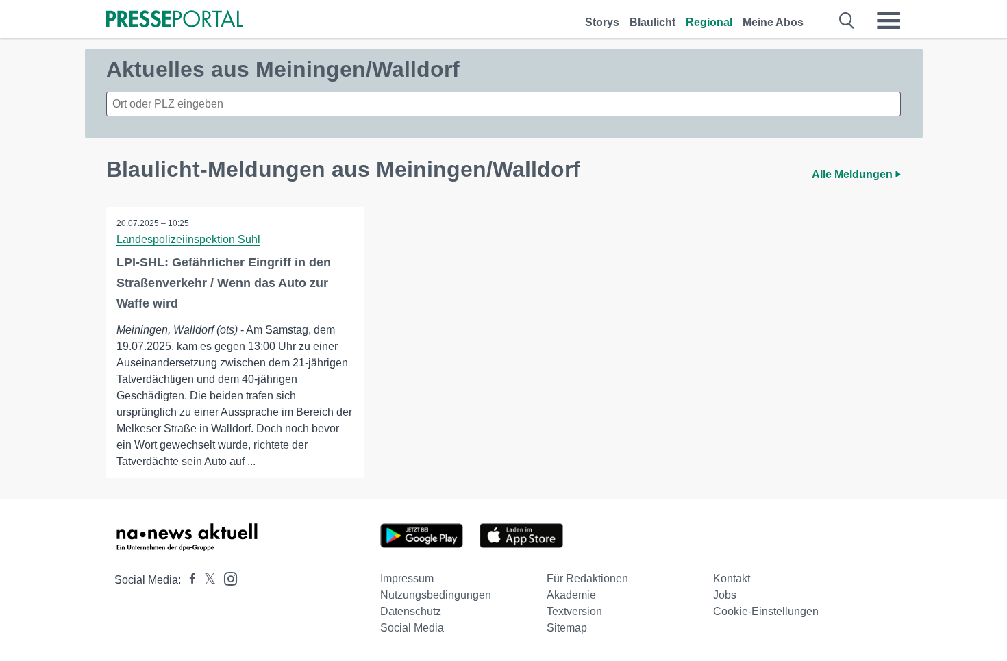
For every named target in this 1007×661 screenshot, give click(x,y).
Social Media (412, 628)
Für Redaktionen (587, 578)
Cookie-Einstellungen (766, 611)
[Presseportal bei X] (206, 580)
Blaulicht (652, 22)
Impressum (407, 578)
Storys (602, 22)
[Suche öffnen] (847, 20)
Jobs (724, 595)
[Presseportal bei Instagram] (226, 578)
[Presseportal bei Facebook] (188, 580)
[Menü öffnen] (888, 20)
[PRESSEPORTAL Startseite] (174, 20)
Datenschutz (410, 611)
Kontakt (731, 578)
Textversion (574, 611)
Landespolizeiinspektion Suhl (188, 239)
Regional (709, 22)
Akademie (571, 595)
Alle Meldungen (853, 174)
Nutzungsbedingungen (435, 595)
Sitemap (567, 628)
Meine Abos (773, 22)
